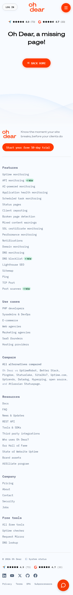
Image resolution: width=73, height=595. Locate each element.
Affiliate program (15, 463)
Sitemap (7, 270)
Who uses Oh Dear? (15, 439)
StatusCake (24, 375)
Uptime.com (58, 375)
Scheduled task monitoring (21, 198)
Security (8, 501)
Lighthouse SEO (13, 264)
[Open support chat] (63, 585)
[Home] (36, 7)
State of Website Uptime (20, 451)
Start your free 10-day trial (28, 147)
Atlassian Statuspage (24, 383)
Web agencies (11, 326)
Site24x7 (41, 375)
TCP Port (8, 282)
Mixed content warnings (19, 222)
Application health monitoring (24, 192)
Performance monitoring (19, 234)
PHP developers (13, 308)
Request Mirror (13, 536)
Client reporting (14, 210)
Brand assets (11, 457)
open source (57, 379)
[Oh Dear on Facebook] (35, 576)
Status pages (11, 204)
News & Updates (13, 415)
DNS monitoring (13, 252)
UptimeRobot (28, 370)
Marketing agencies (16, 332)
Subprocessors (43, 583)
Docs (5, 403)
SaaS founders (12, 338)
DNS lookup (10, 542)
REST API (8, 421)
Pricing (7, 483)
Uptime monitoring (15, 174)
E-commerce (10, 320)
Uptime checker (13, 530)
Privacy (7, 583)
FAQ (4, 409)
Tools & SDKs (11, 427)
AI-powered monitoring (18, 186)
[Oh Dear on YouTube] (12, 576)
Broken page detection (18, 216)
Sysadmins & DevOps (16, 314)
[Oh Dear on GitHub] (28, 576)
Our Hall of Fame (14, 445)
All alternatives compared (21, 364)
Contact (7, 495)
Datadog (23, 379)
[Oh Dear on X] (20, 576)
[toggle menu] (66, 7)
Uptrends (8, 379)
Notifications (12, 240)
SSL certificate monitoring (22, 228)
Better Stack (49, 370)
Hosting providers (15, 344)
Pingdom (7, 375)
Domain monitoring (15, 246)
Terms (19, 583)
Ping (5, 276)
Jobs (5, 507)
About (6, 489)
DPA (28, 583)
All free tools (13, 524)
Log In (10, 7)
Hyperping (39, 379)
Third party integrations (21, 433)
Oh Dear (16, 559)
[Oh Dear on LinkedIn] (4, 576)
